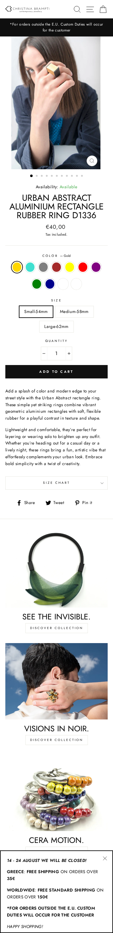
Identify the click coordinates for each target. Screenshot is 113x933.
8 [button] (67, 176)
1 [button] (31, 176)
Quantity (56, 341)
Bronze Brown (56, 267)
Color (56, 255)
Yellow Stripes (76, 284)
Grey (43, 267)
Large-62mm (56, 326)
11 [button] (82, 176)
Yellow (69, 267)
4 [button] (47, 176)
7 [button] (62, 176)
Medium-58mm (74, 311)
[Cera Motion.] (56, 793)
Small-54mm (36, 311)
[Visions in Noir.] (56, 681)
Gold (17, 267)
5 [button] (52, 176)
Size (56, 300)
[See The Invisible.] (56, 569)
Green (36, 284)
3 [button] (42, 176)
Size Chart (56, 482)
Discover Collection (56, 628)
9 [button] (72, 176)
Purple (96, 267)
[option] (56, 27)
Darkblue (50, 284)
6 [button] (57, 176)
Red (83, 267)
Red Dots (63, 284)
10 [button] (77, 176)
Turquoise (30, 267)
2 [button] (37, 176)
